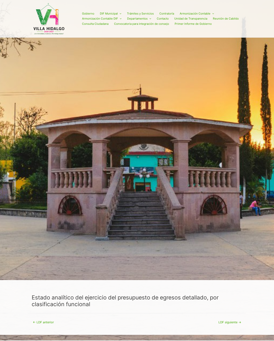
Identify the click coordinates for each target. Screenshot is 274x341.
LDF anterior (43, 322)
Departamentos (137, 18)
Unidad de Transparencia (190, 18)
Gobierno (88, 13)
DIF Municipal (109, 13)
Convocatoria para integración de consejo (141, 24)
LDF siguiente (229, 322)
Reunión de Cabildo (226, 18)
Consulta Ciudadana (95, 24)
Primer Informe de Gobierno (193, 24)
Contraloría (166, 13)
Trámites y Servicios (140, 13)
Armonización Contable (195, 13)
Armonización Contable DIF (100, 18)
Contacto (163, 18)
